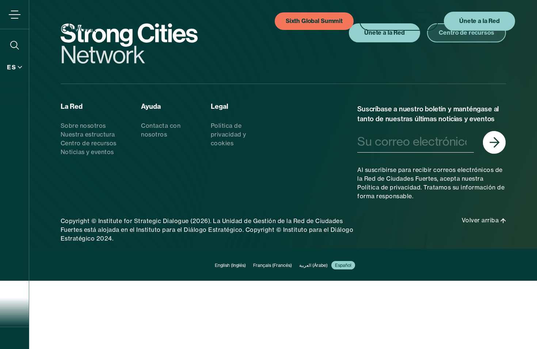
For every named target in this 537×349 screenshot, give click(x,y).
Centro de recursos (89, 143)
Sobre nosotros (83, 125)
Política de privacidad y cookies (228, 134)
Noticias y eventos (87, 152)
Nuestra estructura (88, 134)
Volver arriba (481, 220)
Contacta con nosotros (160, 130)
